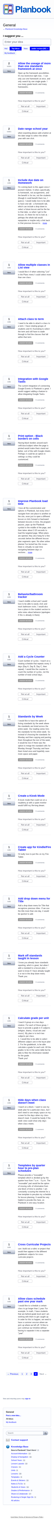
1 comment (40, 1129)
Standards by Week (30, 716)
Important (42, 106)
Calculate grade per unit (33, 1018)
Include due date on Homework (30, 181)
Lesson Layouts (17, 1464)
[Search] (45, 1433)
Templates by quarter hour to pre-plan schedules (31, 1168)
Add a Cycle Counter (31, 656)
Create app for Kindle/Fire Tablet (34, 848)
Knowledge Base (19, 1446)
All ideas (9, 1419)
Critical (27, 111)
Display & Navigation (19, 1457)
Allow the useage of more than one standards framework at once (34, 66)
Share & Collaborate (19, 1494)
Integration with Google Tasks (33, 380)
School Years (16, 1460)
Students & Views (18, 1487)
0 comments (40, 93)
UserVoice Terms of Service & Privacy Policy (27, 1517)
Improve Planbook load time (33, 502)
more (45, 223)
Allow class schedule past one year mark (31, 1300)
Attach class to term (31, 319)
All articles (15, 1500)
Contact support (19, 1440)
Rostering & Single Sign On (22, 1497)
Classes (14, 1467)
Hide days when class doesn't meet (32, 1101)
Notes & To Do (17, 1484)
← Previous (12, 1374)
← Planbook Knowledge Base (15, 29)
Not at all (26, 106)
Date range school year (33, 128)
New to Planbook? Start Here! (23, 1450)
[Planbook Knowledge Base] (27, 9)
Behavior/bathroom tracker (30, 595)
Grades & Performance (20, 1490)
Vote (9, 71)
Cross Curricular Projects (34, 1244)
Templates (15, 1477)
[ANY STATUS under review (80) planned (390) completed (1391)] (39, 49)
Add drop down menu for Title (34, 900)
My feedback (9, 53)
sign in (27, 1399)
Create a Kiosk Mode (31, 795)
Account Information (19, 1454)
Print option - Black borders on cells (30, 437)
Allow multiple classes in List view (34, 266)
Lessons (14, 1474)
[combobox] (25, 1433)
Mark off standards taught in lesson (30, 957)
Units (13, 1470)
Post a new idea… (13, 1415)
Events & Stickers (18, 1480)
